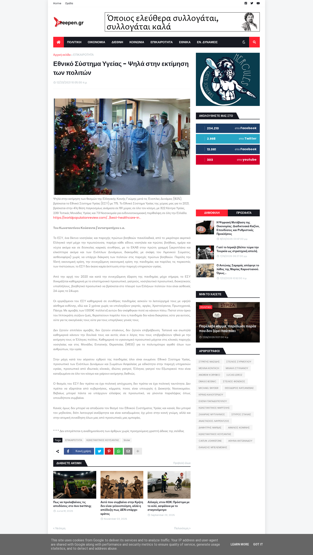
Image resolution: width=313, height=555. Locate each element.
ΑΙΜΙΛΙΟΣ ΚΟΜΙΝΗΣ (239, 427)
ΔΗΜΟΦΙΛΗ (212, 213)
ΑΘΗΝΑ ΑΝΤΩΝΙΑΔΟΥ (240, 440)
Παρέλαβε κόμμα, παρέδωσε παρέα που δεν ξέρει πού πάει (227, 328)
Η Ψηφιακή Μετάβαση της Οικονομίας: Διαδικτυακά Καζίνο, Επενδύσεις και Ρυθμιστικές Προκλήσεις (238, 228)
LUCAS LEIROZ (234, 375)
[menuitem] (58, 42)
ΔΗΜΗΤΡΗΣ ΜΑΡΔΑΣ (210, 427)
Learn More (240, 544)
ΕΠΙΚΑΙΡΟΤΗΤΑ (83, 55)
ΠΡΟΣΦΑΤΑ (243, 213)
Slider (126, 440)
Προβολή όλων (182, 463)
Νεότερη (60, 528)
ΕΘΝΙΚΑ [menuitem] (185, 42)
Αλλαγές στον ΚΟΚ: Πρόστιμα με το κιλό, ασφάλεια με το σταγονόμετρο (169, 506)
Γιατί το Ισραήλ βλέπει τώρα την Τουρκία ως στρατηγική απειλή (238, 249)
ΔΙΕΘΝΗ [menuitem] (117, 42)
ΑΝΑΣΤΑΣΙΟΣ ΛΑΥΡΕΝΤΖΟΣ (214, 421)
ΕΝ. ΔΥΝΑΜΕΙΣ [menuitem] (207, 42)
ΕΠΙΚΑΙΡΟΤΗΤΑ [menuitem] (162, 42)
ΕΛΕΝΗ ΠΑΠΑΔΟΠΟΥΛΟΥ (213, 401)
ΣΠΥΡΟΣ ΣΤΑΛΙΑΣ (241, 414)
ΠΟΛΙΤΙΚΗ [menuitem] (74, 42)
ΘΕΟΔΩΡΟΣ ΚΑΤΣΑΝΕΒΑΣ (239, 388)
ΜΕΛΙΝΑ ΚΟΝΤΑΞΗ (209, 368)
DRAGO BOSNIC (207, 381)
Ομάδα (69, 3)
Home (57, 3)
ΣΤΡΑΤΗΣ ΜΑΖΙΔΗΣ (209, 361)
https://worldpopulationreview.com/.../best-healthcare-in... (97, 217)
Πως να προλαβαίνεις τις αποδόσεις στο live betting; (72, 504)
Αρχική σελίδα (62, 55)
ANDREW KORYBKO (209, 375)
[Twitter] (99, 451)
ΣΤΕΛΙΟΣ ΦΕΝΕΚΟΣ (234, 381)
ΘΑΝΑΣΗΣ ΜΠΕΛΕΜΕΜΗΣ (213, 447)
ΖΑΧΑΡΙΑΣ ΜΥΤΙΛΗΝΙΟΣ (212, 414)
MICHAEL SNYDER (208, 388)
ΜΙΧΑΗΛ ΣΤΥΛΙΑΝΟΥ (237, 368)
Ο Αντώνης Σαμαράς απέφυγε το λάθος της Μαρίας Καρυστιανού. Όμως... (238, 269)
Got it (258, 544)
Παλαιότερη (181, 528)
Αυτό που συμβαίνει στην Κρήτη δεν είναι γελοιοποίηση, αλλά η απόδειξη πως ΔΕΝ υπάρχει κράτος (122, 508)
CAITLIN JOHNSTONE (210, 440)
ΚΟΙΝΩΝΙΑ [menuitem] (136, 42)
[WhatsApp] (118, 451)
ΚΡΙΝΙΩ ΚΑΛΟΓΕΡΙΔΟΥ (211, 394)
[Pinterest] (109, 451)
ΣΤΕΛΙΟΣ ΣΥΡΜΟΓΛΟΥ (238, 361)
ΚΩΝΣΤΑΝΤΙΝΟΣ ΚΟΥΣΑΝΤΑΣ (102, 440)
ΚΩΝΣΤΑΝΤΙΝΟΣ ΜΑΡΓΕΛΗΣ (214, 407)
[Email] (128, 451)
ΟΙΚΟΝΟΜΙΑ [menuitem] (96, 42)
